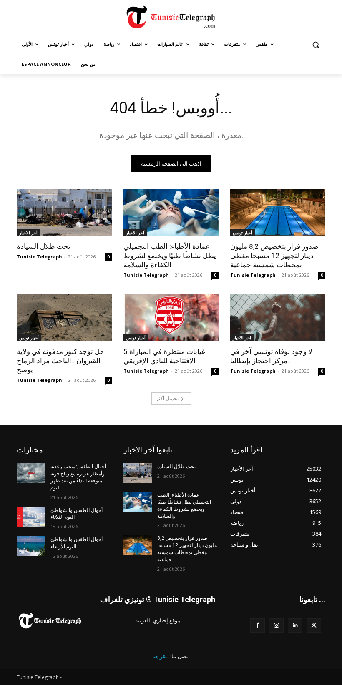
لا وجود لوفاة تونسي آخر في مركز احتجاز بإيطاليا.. (271, 356)
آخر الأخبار (28, 233)
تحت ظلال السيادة (43, 246)
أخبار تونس (242, 233)
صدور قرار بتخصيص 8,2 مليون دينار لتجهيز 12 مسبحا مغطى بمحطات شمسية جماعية (274, 255)
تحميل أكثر (167, 398)
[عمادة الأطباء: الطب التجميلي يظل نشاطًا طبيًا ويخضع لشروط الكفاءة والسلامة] (171, 212)
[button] (315, 44)
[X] (314, 625)
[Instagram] (276, 625)
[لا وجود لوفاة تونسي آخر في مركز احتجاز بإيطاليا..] (277, 317)
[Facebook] (257, 625)
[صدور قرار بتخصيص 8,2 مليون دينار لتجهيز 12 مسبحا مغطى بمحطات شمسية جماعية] (277, 212)
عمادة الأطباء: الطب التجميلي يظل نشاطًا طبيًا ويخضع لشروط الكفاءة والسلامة (169, 255)
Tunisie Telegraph (39, 256)
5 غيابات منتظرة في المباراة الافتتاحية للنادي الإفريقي (164, 356)
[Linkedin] (295, 625)
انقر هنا (160, 656)
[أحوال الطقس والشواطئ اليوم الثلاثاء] (31, 517)
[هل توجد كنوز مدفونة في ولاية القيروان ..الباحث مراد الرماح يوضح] (64, 317)
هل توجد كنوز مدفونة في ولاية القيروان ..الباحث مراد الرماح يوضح (60, 360)
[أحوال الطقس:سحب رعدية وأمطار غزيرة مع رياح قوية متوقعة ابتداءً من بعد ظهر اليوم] (31, 473)
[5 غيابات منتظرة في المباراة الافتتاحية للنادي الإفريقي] (171, 317)
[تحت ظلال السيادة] (64, 212)
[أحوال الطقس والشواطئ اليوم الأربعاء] (31, 546)
